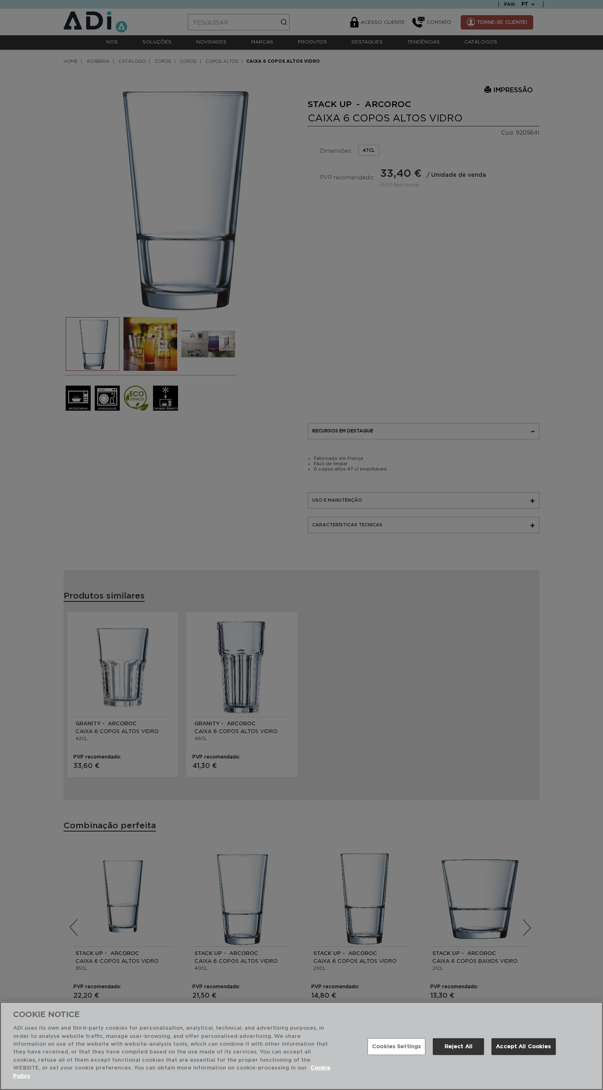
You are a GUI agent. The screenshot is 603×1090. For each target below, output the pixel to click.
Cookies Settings (396, 1046)
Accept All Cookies (523, 1046)
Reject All (459, 1046)
